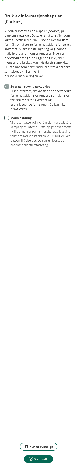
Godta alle (41, 459)
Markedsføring (21, 118)
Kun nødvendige (41, 447)
